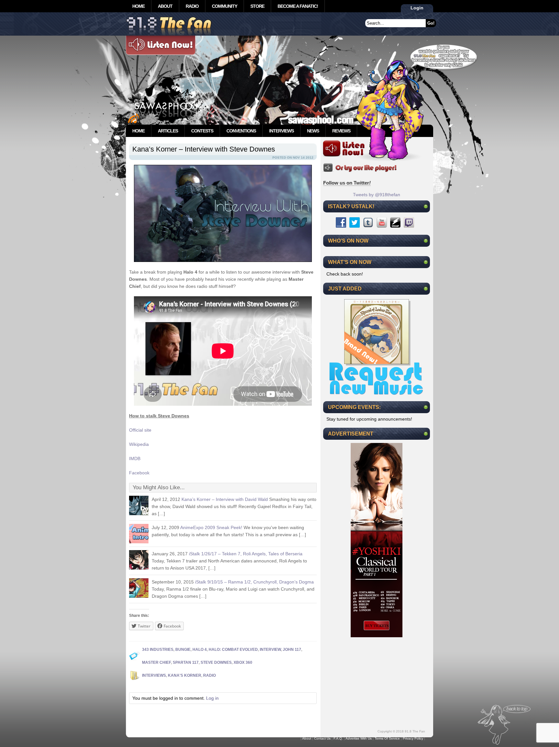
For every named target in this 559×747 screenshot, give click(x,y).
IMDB (134, 458)
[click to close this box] (425, 206)
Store (257, 6)
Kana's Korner (184, 675)
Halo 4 (199, 649)
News (313, 130)
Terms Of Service (387, 738)
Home (138, 6)
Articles (168, 130)
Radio (192, 6)
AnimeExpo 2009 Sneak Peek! (211, 527)
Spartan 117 (186, 662)
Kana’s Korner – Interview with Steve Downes (203, 149)
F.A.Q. (338, 738)
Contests (202, 130)
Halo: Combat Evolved (233, 649)
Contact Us (322, 738)
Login (417, 7)
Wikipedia (139, 444)
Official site (140, 430)
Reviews (341, 130)
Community (224, 6)
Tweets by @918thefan (376, 194)
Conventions (241, 130)
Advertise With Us (358, 738)
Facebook (139, 472)
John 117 (292, 649)
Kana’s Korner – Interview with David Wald (224, 499)
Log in (212, 698)
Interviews (281, 130)
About (165, 6)
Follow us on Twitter (347, 183)
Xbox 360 (243, 662)
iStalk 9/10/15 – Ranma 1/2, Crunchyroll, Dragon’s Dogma (254, 581)
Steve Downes (216, 662)
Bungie (183, 649)
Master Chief (156, 662)
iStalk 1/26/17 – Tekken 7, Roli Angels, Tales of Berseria (245, 553)
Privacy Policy (413, 738)
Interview (270, 649)
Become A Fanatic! (298, 6)
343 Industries (157, 649)
